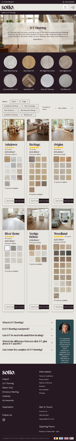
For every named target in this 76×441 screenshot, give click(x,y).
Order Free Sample (20, 201)
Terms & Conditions (46, 376)
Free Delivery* (9, 2)
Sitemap (42, 393)
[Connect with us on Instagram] (3, 419)
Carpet (5, 379)
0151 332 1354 (43, 415)
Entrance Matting (10, 392)
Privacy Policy (44, 379)
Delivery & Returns (45, 383)
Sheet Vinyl (7, 387)
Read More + (38, 39)
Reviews (42, 386)
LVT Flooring (8, 383)
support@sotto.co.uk (46, 419)
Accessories (8, 400)
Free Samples (69, 2)
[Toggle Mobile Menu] (72, 7)
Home (4, 13)
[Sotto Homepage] (8, 7)
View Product (10, 201)
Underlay (6, 396)
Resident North (44, 438)
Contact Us (43, 411)
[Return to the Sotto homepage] (19, 372)
